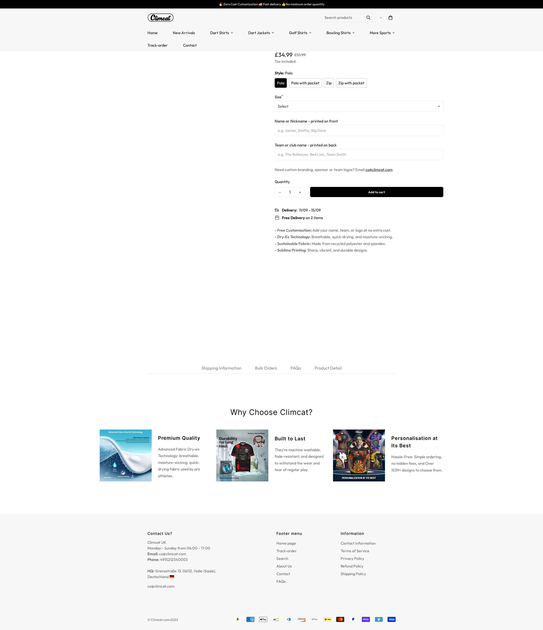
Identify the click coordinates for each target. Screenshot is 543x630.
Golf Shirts (298, 32)
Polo (280, 83)
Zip (329, 83)
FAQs (281, 581)
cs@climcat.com (378, 169)
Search (282, 558)
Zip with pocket (351, 83)
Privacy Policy (352, 558)
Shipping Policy (353, 573)
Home (152, 32)
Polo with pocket (305, 83)
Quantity (282, 181)
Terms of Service (355, 550)
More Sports (380, 32)
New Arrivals (184, 32)
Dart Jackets (259, 32)
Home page (286, 543)
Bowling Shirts (338, 32)
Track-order (157, 45)
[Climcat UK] (160, 17)
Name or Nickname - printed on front (306, 121)
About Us (284, 566)
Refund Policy (352, 566)
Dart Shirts (219, 32)
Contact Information (358, 543)
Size (279, 97)
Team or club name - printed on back (306, 145)
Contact (190, 45)
